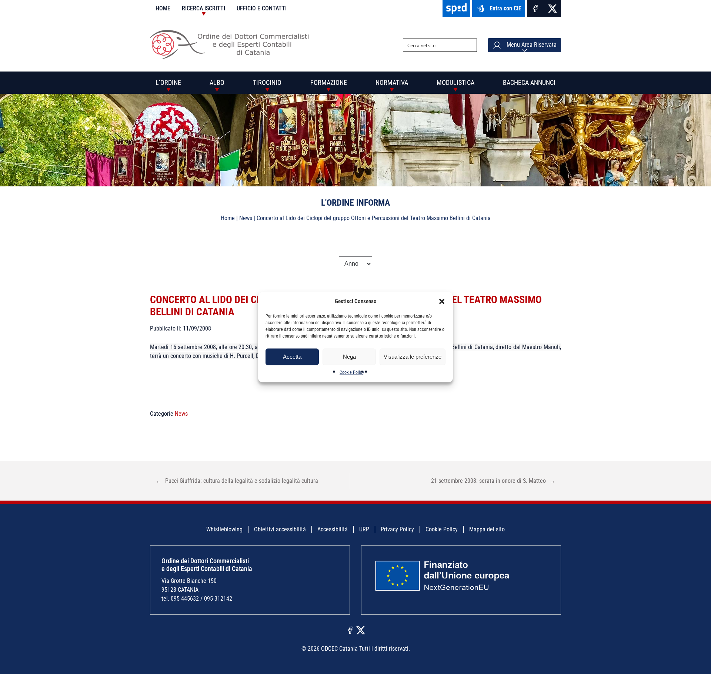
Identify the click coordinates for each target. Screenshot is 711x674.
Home (163, 8)
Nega (349, 356)
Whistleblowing (224, 529)
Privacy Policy (397, 529)
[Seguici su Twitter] (552, 8)
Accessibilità (332, 529)
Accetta (292, 356)
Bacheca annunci (529, 82)
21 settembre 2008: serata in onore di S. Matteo (493, 480)
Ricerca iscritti (203, 8)
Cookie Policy (352, 372)
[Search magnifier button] (470, 45)
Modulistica (455, 82)
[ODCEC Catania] (232, 57)
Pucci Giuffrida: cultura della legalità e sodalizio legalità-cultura (237, 480)
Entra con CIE (505, 8)
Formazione (328, 82)
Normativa (391, 82)
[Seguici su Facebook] (535, 8)
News (245, 218)
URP (364, 529)
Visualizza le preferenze (412, 356)
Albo (217, 82)
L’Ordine (168, 82)
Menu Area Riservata (531, 44)
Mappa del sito (487, 529)
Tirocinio (267, 82)
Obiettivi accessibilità (280, 529)
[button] (441, 301)
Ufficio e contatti (262, 8)
